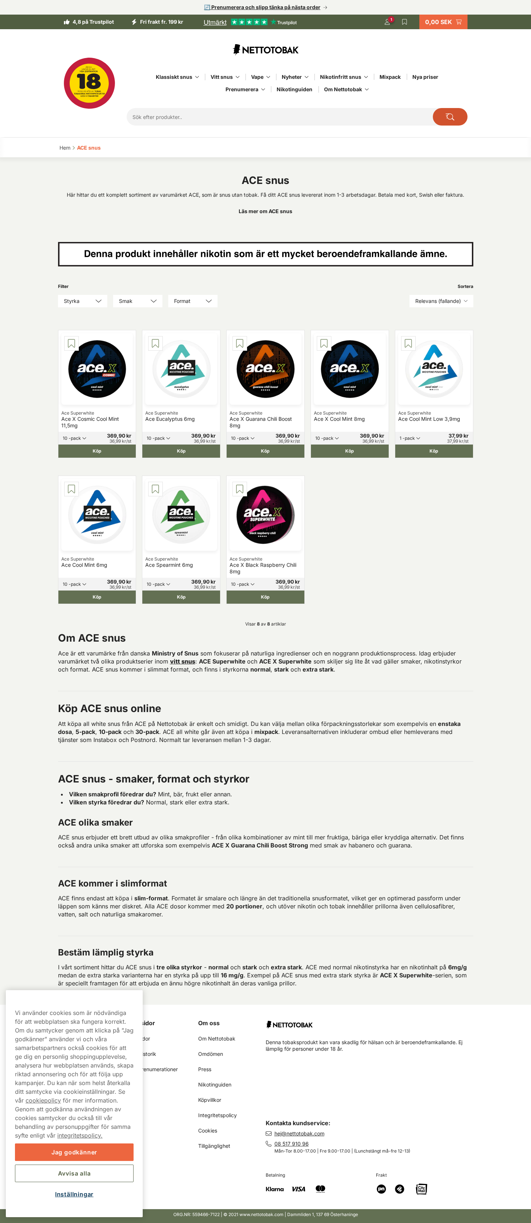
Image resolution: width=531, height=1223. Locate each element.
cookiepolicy (43, 1100)
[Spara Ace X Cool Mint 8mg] (324, 343)
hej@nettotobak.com (299, 1133)
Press (204, 1069)
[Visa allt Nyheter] (306, 77)
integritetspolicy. (80, 1135)
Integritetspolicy (217, 1115)
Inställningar (74, 1194)
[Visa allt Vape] (268, 77)
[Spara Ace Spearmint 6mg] (155, 489)
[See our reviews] (250, 22)
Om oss (209, 1023)
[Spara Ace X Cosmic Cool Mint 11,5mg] (71, 343)
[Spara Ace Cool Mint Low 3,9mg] (408, 343)
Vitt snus (222, 77)
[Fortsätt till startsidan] (372, 1022)
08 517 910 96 (291, 1144)
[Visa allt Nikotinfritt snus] (366, 77)
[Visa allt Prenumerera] (263, 89)
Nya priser (425, 77)
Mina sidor (140, 1023)
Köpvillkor (209, 1100)
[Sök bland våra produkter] (450, 117)
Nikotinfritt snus (340, 77)
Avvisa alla (74, 1173)
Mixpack (390, 77)
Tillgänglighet (214, 1146)
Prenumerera (242, 89)
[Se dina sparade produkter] (405, 22)
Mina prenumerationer (151, 1069)
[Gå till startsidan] (266, 49)
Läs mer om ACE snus (265, 211)
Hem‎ (64, 148)
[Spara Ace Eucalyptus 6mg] (155, 343)
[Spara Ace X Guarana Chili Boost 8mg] (239, 343)
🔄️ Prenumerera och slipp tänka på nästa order (262, 7)
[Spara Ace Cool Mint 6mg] (71, 489)
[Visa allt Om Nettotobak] (367, 89)
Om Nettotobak (343, 89)
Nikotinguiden (294, 89)
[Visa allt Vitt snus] (237, 77)
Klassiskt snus (174, 77)
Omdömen (210, 1054)
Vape (257, 77)
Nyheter (292, 77)
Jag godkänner (74, 1152)
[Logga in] (387, 22)
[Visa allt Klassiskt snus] (197, 77)
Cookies (207, 1130)
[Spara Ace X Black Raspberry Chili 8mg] (239, 489)
